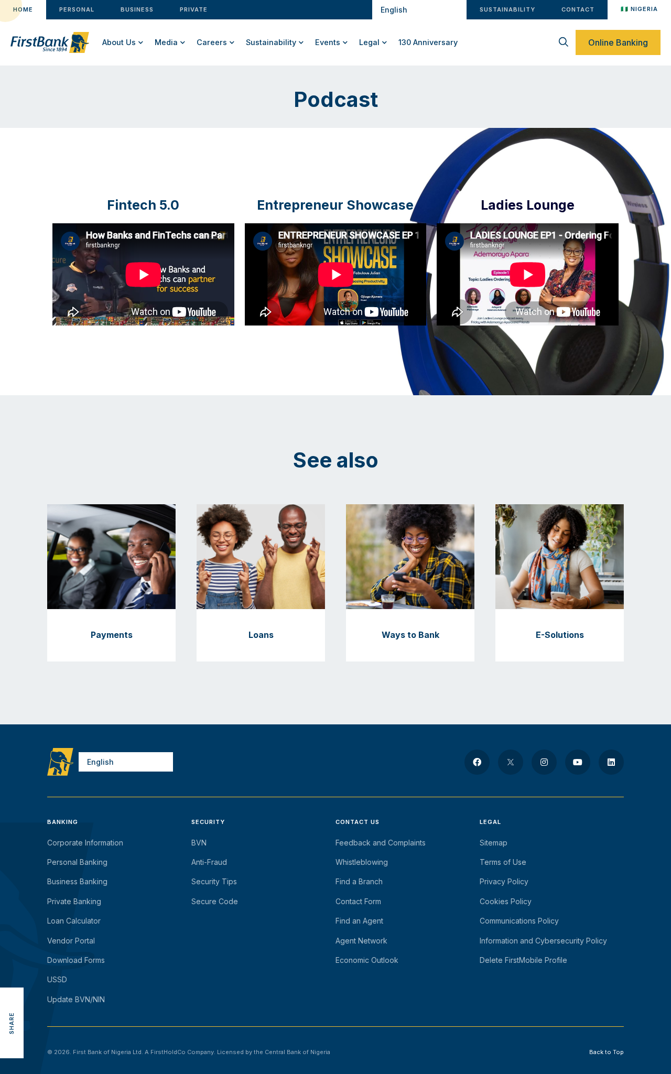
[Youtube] (577, 762)
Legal (369, 42)
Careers (212, 42)
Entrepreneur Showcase (335, 205)
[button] (12, 976)
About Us (119, 42)
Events (327, 42)
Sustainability (271, 42)
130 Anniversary (428, 42)
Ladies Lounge (528, 205)
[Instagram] (544, 762)
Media (166, 42)
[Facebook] (477, 762)
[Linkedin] (611, 762)
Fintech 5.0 (143, 205)
